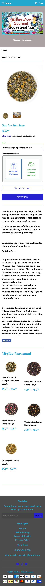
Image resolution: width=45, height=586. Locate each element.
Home (4, 50)
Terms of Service (22, 535)
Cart (40, 3)
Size (4, 142)
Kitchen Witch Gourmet (24, 572)
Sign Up (39, 515)
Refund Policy (23, 532)
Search (22, 528)
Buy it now (22, 197)
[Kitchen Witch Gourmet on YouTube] (26, 564)
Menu (8, 3)
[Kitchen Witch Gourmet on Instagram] (22, 564)
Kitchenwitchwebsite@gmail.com (22, 555)
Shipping (6, 135)
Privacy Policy (22, 539)
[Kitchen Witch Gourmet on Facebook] (17, 564)
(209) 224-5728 (22, 550)
